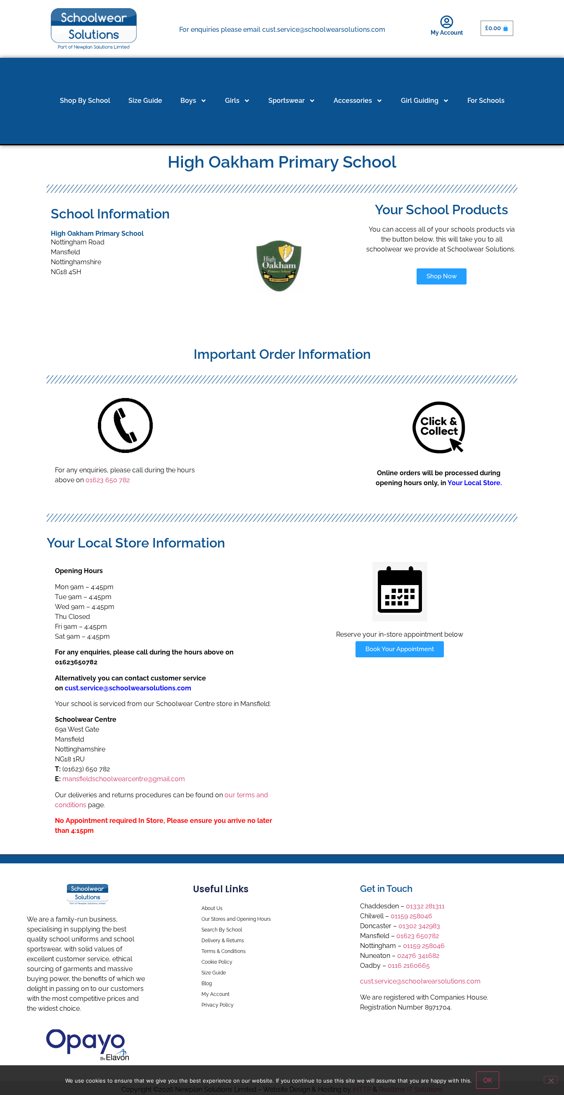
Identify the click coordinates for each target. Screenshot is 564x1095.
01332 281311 (425, 906)
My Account (447, 32)
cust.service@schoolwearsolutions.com (420, 981)
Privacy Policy (217, 1005)
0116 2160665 (409, 965)
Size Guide (145, 100)
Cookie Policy (216, 962)
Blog (206, 983)
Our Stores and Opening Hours (236, 919)
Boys (188, 100)
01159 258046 (411, 916)
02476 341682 (418, 956)
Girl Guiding (419, 100)
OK (487, 1080)
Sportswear (286, 100)
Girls (232, 100)
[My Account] (446, 21)
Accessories (353, 100)
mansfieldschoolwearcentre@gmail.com (123, 779)
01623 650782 (417, 936)
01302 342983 (419, 926)
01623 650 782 (107, 480)
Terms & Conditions (223, 951)
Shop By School (85, 100)
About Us (212, 908)
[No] (551, 1079)
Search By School (221, 930)
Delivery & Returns (222, 940)
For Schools (486, 100)
